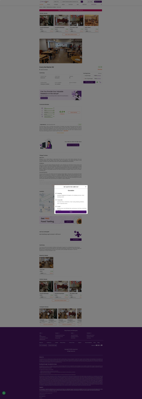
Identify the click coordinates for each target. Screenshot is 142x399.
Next (71, 212)
